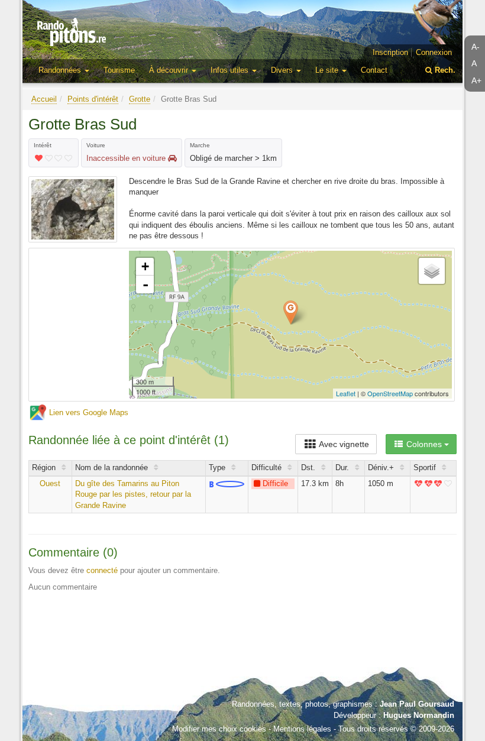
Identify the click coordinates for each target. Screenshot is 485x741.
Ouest (50, 483)
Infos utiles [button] (231, 70)
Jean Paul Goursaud (417, 704)
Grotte (139, 99)
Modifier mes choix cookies (219, 728)
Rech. (443, 70)
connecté (102, 570)
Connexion (434, 52)
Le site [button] (328, 70)
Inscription (390, 52)
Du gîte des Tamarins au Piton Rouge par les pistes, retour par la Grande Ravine (133, 494)
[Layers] (432, 271)
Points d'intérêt (92, 99)
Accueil (44, 99)
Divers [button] (283, 70)
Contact (374, 70)
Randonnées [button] (60, 70)
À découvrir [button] (169, 70)
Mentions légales (302, 728)
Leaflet (345, 393)
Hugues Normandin (418, 715)
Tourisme (119, 70)
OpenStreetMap (390, 393)
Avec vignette (343, 444)
